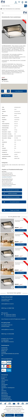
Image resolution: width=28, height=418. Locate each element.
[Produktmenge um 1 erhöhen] (8, 91)
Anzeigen (20, 169)
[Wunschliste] (19, 2)
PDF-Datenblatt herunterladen (12, 190)
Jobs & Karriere (4, 380)
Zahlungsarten (4, 384)
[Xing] (5, 404)
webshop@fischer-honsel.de (7, 303)
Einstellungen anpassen (19, 412)
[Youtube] (14, 404)
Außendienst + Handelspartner (8, 387)
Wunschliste (7, 95)
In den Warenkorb (19, 91)
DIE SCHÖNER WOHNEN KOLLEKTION (10, 353)
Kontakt (3, 378)
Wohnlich (19, 113)
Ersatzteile (3, 352)
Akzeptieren (9, 415)
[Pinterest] (18, 404)
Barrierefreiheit (4, 395)
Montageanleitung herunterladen (13, 197)
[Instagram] (10, 404)
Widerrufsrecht (4, 393)
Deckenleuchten (5, 164)
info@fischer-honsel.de (9, 341)
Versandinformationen (14, 201)
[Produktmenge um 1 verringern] (2, 91)
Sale (10, 164)
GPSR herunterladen (12, 193)
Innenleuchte (16, 117)
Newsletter (3, 386)
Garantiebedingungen (6, 396)
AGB (2, 389)
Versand (3, 381)
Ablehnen (19, 415)
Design (15, 113)
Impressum (3, 390)
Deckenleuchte (17, 111)
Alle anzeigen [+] (17, 152)
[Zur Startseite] (1, 9)
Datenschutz (4, 392)
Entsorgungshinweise (6, 398)
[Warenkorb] (22, 2)
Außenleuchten (4, 349)
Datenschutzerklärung (8, 412)
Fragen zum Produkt (14, 210)
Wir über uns (4, 377)
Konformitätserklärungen (6, 399)
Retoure (3, 383)
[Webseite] (23, 404)
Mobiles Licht (4, 350)
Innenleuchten (15, 164)
